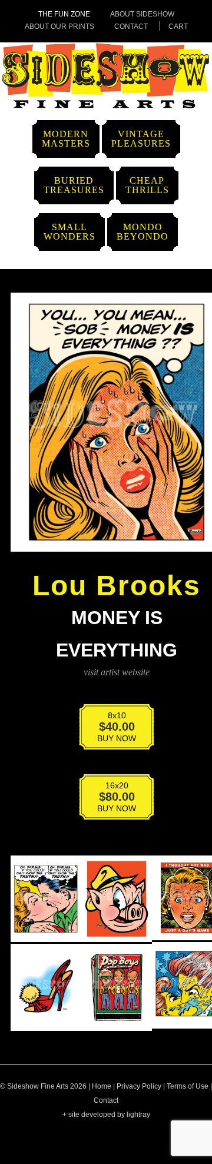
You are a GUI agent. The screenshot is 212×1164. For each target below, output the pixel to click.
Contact (131, 26)
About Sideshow (142, 14)
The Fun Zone (64, 14)
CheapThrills (147, 185)
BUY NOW (109, 730)
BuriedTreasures (74, 185)
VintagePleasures (141, 138)
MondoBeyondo (142, 231)
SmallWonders (69, 231)
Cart (178, 26)
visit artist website (117, 672)
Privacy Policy (139, 1086)
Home (101, 1086)
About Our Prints (59, 26)
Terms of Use (187, 1086)
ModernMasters (66, 138)
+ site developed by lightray (106, 1114)
